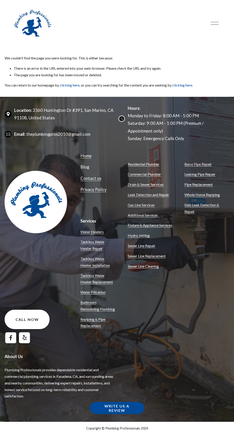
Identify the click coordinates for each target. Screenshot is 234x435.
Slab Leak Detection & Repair (201, 208)
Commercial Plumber (144, 174)
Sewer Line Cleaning (143, 266)
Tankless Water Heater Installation (95, 261)
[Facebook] (10, 337)
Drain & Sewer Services (146, 184)
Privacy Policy (93, 189)
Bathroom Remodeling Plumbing (97, 305)
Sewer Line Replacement (147, 256)
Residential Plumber (143, 164)
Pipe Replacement (198, 184)
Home (86, 155)
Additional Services (143, 215)
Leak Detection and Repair (148, 194)
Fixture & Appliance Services (150, 225)
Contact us (90, 178)
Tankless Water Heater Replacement (96, 278)
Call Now (27, 319)
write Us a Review (116, 408)
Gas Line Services (141, 205)
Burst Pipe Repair (198, 164)
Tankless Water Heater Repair (92, 245)
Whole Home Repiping (202, 194)
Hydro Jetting (139, 235)
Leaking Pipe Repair (199, 174)
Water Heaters (92, 232)
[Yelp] (24, 337)
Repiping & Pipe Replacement (92, 322)
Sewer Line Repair (141, 245)
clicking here (70, 85)
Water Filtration (93, 292)
